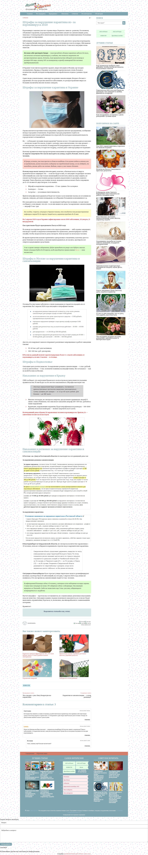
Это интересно (86, 14)
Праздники (53, 14)
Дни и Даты (34, 810)
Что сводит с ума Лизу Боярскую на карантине (37, 696)
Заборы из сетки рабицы (68, 678)
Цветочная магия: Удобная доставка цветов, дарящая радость (72, 654)
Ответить (87, 719)
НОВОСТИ (26, 685)
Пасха (77, 250)
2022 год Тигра (117, 31)
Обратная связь (41, 753)
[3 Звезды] (77, 623)
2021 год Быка (103, 31)
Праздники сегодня (117, 35)
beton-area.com (85, 854)
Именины (64, 14)
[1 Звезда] (82, 621)
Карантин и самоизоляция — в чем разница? (77, 696)
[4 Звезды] (82, 623)
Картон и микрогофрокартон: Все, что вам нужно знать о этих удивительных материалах (38, 655)
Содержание (30, 753)
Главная (30, 14)
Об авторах (99, 14)
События (75, 14)
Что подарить (40, 14)
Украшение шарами (30, 678)
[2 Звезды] (88, 621)
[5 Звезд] (88, 623)
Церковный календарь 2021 (71, 786)
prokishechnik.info (71, 854)
